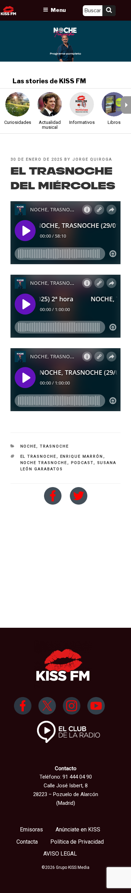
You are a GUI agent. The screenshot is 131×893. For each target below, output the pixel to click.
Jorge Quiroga (92, 159)
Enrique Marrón (81, 456)
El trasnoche (38, 456)
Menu (58, 10)
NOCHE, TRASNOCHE (44, 446)
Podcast (82, 462)
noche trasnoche (43, 462)
